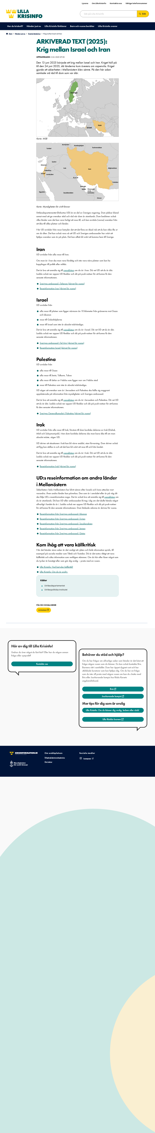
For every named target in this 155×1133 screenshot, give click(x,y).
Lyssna (85, 3)
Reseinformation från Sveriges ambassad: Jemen (62, 528)
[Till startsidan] (24, 14)
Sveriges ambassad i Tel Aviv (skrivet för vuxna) (62, 343)
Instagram (42, 610)
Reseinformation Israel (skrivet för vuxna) (59, 347)
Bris (112, 689)
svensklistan (68, 270)
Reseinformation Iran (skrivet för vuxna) (58, 288)
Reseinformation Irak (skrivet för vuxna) (58, 466)
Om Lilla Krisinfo (99, 3)
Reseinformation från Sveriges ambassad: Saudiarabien (66, 523)
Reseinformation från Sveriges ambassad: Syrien (62, 518)
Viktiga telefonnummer (136, 3)
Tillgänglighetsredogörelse (55, 758)
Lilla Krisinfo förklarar (55, 26)
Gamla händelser (34, 34)
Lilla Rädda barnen (112, 719)
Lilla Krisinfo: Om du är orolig (54, 571)
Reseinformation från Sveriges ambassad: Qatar (62, 533)
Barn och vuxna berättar (82, 26)
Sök (144, 13)
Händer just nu (34, 26)
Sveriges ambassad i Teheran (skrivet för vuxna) (62, 283)
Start (10, 34)
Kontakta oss (116, 3)
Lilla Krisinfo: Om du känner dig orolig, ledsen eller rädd (112, 710)
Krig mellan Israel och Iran (52, 34)
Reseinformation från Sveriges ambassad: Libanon (63, 513)
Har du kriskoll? (15, 26)
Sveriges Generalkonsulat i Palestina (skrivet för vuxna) (65, 413)
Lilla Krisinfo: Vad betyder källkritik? (56, 566)
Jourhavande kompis (112, 696)
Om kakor (48, 762)
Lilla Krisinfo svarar (107, 26)
